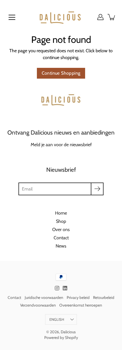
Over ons (61, 229)
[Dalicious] (61, 17)
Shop (61, 221)
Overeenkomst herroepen (80, 305)
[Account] (100, 17)
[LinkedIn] (65, 288)
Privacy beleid (78, 297)
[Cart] (111, 17)
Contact (61, 237)
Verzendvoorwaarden (38, 305)
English (56, 319)
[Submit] (97, 189)
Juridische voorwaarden (44, 297)
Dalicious (68, 332)
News (61, 246)
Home (61, 213)
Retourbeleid (103, 297)
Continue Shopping (61, 73)
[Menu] (12, 17)
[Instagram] (57, 288)
